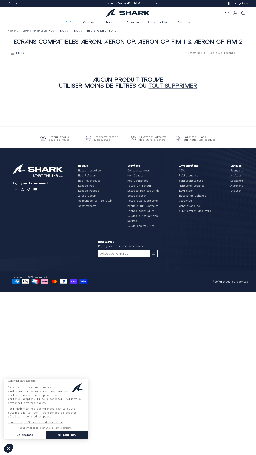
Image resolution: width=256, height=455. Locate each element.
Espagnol (236, 180)
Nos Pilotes (87, 175)
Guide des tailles (141, 226)
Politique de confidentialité (191, 178)
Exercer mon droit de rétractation (143, 193)
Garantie (185, 200)
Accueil (13, 30)
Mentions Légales (192, 185)
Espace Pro (86, 185)
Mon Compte (135, 175)
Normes (132, 221)
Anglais (236, 175)
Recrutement (87, 206)
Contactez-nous (138, 170)
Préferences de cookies (230, 281)
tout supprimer (173, 86)
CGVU (182, 170)
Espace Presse (88, 190)
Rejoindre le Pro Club (95, 200)
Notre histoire (89, 170)
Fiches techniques (141, 211)
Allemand (236, 185)
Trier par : (196, 53)
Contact (14, 3)
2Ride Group (87, 195)
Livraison (186, 190)
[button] (90, 22)
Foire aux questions (142, 200)
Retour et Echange (192, 195)
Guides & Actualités (142, 216)
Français (236, 170)
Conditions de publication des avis (195, 208)
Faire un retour (139, 185)
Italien (236, 190)
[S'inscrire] (153, 253)
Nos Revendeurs (89, 180)
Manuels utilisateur (142, 206)
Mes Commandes (137, 180)
